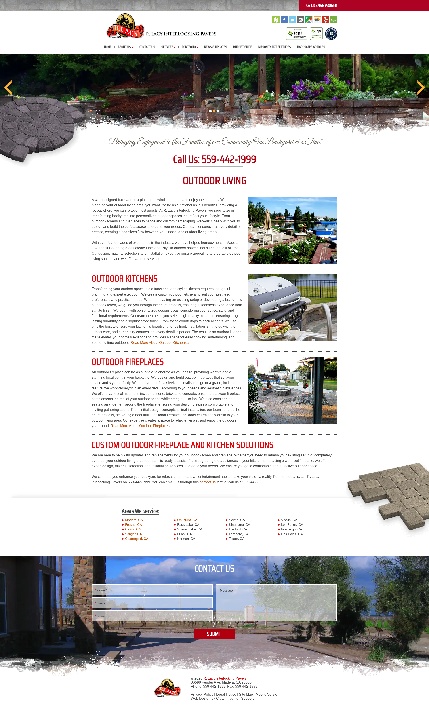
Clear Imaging (227, 698)
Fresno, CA (133, 524)
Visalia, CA (289, 520)
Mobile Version (267, 694)
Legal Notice (226, 694)
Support (247, 698)
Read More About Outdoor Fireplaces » (141, 426)
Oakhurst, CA (187, 520)
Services (167, 47)
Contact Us (147, 47)
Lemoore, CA (238, 534)
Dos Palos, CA (292, 534)
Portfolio (189, 47)
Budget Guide (242, 47)
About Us (124, 47)
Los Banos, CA (292, 524)
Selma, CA (237, 520)
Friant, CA (184, 534)
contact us (208, 482)
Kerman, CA (186, 539)
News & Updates (215, 47)
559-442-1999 (229, 159)
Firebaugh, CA (291, 529)
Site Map (246, 694)
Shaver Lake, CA (189, 529)
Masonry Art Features (274, 47)
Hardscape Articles (311, 47)
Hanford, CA (238, 529)
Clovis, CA (133, 529)
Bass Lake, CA (188, 524)
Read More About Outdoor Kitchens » (159, 342)
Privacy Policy (202, 694)
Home (107, 47)
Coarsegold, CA (136, 539)
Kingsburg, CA (239, 524)
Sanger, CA (133, 534)
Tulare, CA (236, 539)
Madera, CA (134, 520)
